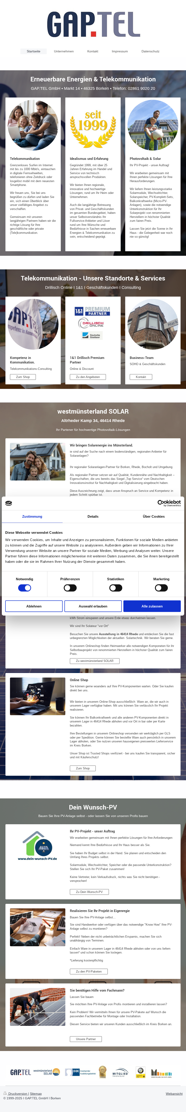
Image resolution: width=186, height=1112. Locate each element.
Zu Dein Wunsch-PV (89, 892)
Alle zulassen (152, 606)
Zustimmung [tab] (32, 516)
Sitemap (36, 1093)
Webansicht (174, 1093)
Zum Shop (23, 377)
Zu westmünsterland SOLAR (94, 661)
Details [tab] (93, 516)
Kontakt (141, 377)
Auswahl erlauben (93, 606)
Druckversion (17, 1093)
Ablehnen (34, 606)
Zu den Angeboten (88, 377)
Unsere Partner (86, 1039)
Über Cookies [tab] (154, 516)
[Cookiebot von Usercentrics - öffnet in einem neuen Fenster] (161, 503)
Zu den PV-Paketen (89, 971)
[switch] (70, 588)
